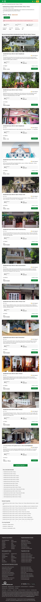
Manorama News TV (24, 586)
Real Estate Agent (5, 576)
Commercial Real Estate (25, 579)
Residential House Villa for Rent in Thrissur (11, 479)
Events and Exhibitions (22, 590)
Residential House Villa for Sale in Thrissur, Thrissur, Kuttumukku (14, 509)
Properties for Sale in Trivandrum (26, 555)
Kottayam (3, 543)
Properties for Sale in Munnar (26, 561)
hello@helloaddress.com (30, 596)
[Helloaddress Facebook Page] (21, 584)
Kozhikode (4, 547)
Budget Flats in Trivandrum (25, 541)
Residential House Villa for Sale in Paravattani (13, 337)
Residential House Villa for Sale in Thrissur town (14, 194)
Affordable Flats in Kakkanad (26, 543)
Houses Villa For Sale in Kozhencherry (27, 576)
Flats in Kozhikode (24, 545)
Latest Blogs (9, 590)
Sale (5, 4)
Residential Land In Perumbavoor (7, 575)
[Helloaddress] (5, 1)
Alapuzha (3, 541)
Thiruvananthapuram (5, 540)
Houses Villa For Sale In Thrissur (26, 568)
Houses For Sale (23, 572)
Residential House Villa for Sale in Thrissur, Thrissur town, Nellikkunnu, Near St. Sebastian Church (20, 506)
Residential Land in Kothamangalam (8, 573)
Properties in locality (9, 528)
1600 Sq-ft (25, 310)
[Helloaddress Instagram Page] (25, 584)
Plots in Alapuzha (24, 544)
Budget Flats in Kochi (24, 540)
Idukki (12, 543)
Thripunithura (13, 560)
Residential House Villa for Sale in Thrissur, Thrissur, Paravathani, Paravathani (17, 513)
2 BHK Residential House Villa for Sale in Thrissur (12, 487)
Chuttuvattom (31, 586)
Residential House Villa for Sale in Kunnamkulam (14, 265)
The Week (16, 588)
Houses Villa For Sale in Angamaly (8, 572)
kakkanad (13, 556)
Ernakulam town (14, 553)
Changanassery (5, 556)
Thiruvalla (3, 560)
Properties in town (8, 526)
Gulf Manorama (4, 588)
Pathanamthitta (13, 541)
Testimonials (14, 590)
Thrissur (17, 4)
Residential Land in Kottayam (7, 568)
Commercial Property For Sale (7, 579)
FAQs (34, 600)
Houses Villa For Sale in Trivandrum (8, 567)
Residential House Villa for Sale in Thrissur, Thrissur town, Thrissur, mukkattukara (17, 517)
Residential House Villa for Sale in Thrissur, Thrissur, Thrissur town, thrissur (16, 511)
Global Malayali (11, 588)
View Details (34, 68)
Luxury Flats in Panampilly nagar (26, 548)
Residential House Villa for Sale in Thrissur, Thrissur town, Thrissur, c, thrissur (17, 515)
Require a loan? (15, 14)
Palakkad (3, 545)
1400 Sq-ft (25, 274)
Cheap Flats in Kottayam (25, 547)
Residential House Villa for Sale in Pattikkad (13, 159)
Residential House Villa (11, 4)
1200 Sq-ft (25, 454)
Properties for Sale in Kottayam (26, 556)
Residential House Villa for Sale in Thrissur (12, 90)
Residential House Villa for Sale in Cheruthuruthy (14, 229)
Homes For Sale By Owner (6, 569)
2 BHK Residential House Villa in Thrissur (11, 483)
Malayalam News (11, 586)
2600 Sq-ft (25, 132)
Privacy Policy (26, 600)
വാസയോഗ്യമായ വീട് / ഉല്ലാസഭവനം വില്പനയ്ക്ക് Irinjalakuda (18, 445)
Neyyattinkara (4, 561)
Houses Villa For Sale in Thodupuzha (8, 577)
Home (3, 4)
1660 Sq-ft (25, 418)
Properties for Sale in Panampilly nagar (28, 557)
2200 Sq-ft (25, 167)
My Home (28, 590)
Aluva (12, 555)
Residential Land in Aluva (6, 571)
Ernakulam (4, 544)
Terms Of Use (31, 600)
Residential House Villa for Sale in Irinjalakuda (13, 53)
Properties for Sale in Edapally (26, 559)
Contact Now (6, 17)
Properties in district (8, 524)
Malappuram (13, 545)
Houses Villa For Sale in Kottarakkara (27, 575)
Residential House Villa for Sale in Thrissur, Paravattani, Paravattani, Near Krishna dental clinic (20, 508)
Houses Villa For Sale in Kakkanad (26, 569)
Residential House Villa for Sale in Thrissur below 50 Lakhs (14, 489)
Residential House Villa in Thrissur (10, 471)
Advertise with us (34, 590)
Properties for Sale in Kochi (25, 553)
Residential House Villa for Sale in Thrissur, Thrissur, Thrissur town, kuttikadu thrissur (18, 519)
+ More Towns (13, 561)
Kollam (12, 540)
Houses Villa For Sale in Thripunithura (27, 571)
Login (37, 1)
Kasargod (13, 548)
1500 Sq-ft (25, 238)
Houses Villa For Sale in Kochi (26, 567)
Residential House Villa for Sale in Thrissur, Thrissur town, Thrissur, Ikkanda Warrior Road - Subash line (20, 504)
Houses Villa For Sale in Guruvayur (26, 573)
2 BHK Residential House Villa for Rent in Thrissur (12, 494)
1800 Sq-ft (25, 99)
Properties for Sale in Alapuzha (26, 560)
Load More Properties (20, 465)
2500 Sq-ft (25, 63)
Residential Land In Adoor (25, 577)
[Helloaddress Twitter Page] (23, 584)
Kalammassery (13, 557)
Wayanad (13, 547)
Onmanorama (17, 586)
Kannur (3, 548)
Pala (2, 559)
